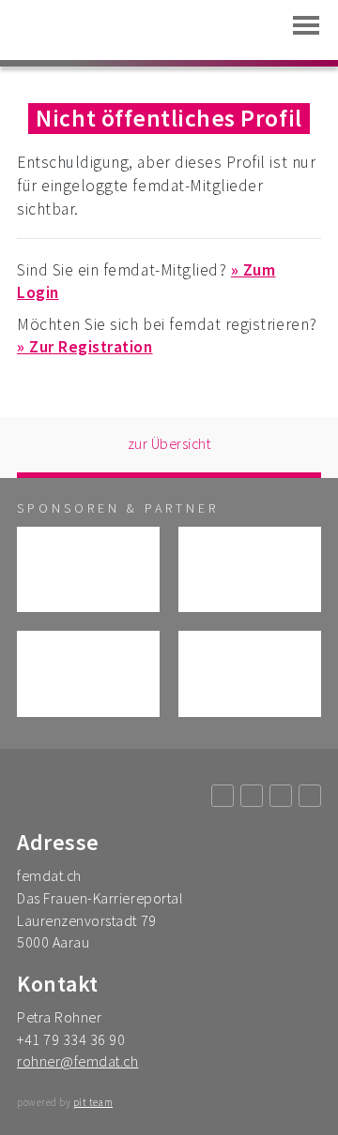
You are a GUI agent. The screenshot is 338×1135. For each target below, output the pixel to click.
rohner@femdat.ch (77, 1061)
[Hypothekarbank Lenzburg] (249, 569)
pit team (93, 1102)
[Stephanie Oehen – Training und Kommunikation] (88, 673)
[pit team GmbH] (249, 673)
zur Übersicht (169, 443)
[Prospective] (88, 569)
